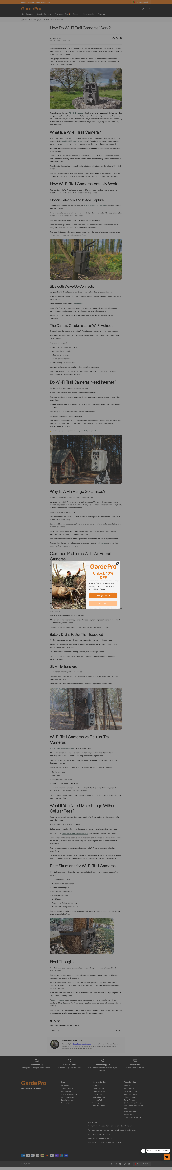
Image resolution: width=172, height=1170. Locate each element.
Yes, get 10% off (103, 596)
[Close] (117, 563)
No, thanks (103, 603)
